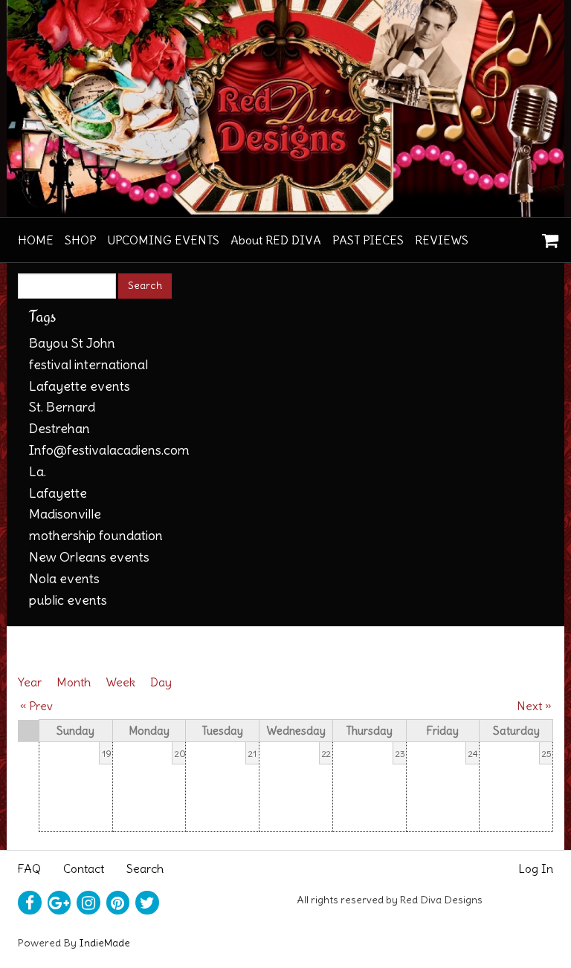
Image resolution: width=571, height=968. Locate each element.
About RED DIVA (275, 240)
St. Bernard (62, 406)
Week (120, 682)
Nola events (64, 578)
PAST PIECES (368, 240)
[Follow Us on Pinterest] (118, 903)
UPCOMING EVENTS (163, 240)
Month (74, 682)
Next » (534, 705)
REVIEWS (441, 240)
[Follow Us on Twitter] (147, 903)
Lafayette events (79, 385)
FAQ (29, 868)
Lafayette (58, 492)
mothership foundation (96, 535)
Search (145, 868)
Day (161, 682)
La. (37, 471)
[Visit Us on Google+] (59, 903)
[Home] (285, 108)
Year (30, 682)
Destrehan (59, 428)
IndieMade (104, 942)
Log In (535, 868)
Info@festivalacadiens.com (109, 449)
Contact (83, 868)
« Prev (36, 705)
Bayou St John (72, 342)
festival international (88, 364)
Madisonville (65, 513)
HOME (36, 240)
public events (68, 599)
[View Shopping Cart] (546, 235)
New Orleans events (89, 556)
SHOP (80, 240)
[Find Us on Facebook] (30, 903)
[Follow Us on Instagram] (88, 903)
